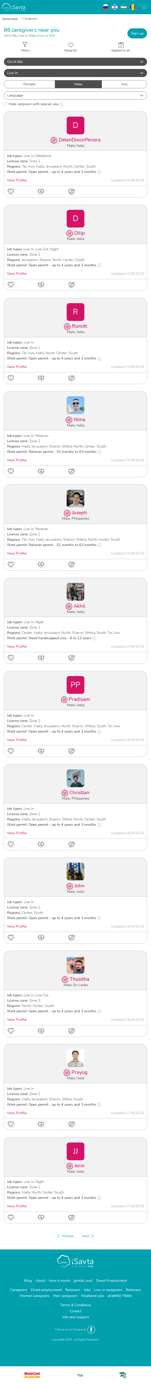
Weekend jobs (92, 1295)
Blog (28, 1280)
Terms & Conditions (75, 1305)
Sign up (137, 33)
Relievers (72, 1289)
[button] (75, 62)
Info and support (75, 1317)
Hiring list (70, 50)
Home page (10, 18)
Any (124, 84)
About (40, 1280)
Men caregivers (65, 1295)
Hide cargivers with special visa (34, 104)
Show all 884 (45, 35)
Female (29, 84)
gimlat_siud (83, 1280)
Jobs (87, 1289)
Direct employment (46, 1289)
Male (78, 84)
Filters (25, 50)
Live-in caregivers (108, 1289)
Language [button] (15, 95)
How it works (59, 1280)
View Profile (17, 180)
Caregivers (18, 1289)
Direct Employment (111, 1280)
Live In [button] (12, 73)
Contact (75, 1311)
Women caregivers (34, 1295)
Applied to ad (120, 50)
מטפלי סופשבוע (120, 1295)
